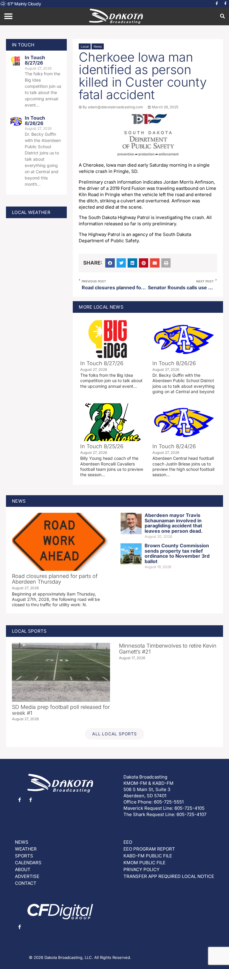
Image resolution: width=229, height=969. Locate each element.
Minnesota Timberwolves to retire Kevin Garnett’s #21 (167, 649)
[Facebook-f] (216, 3)
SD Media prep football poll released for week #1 (61, 710)
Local (85, 46)
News (98, 46)
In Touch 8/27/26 (35, 60)
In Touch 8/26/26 (35, 120)
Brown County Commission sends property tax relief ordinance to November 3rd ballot (177, 553)
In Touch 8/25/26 (101, 446)
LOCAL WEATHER (31, 212)
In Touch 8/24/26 (174, 446)
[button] (8, 16)
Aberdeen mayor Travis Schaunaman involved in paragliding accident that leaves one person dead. (173, 523)
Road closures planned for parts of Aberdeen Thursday (55, 579)
